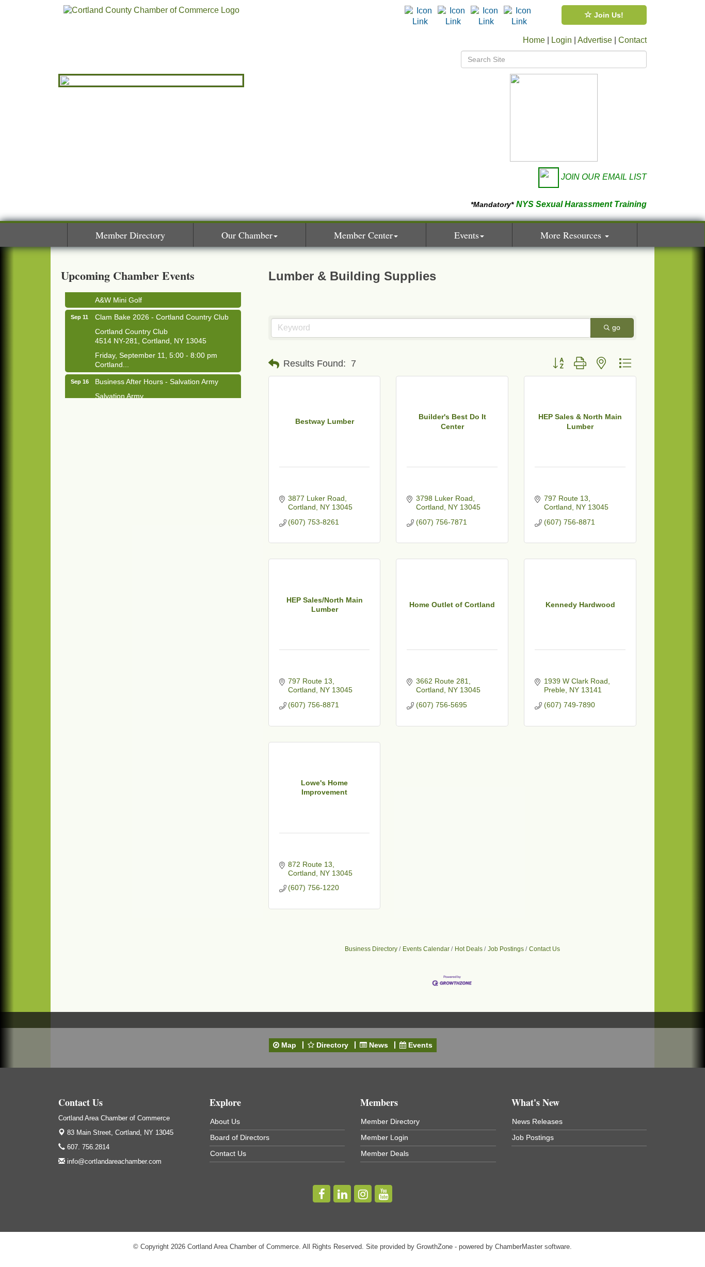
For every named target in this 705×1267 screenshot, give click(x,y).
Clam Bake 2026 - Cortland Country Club (162, 312)
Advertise (595, 40)
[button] (273, 364)
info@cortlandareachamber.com (113, 1161)
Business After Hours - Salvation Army (156, 377)
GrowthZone (434, 1246)
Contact (632, 40)
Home (534, 40)
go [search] (616, 327)
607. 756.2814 (87, 1147)
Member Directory (130, 235)
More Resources (572, 235)
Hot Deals (469, 949)
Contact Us (544, 949)
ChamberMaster (518, 1246)
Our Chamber (247, 235)
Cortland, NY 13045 (120, 1132)
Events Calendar (426, 949)
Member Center (363, 235)
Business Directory (371, 949)
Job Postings (506, 949)
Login (561, 40)
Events (466, 235)
